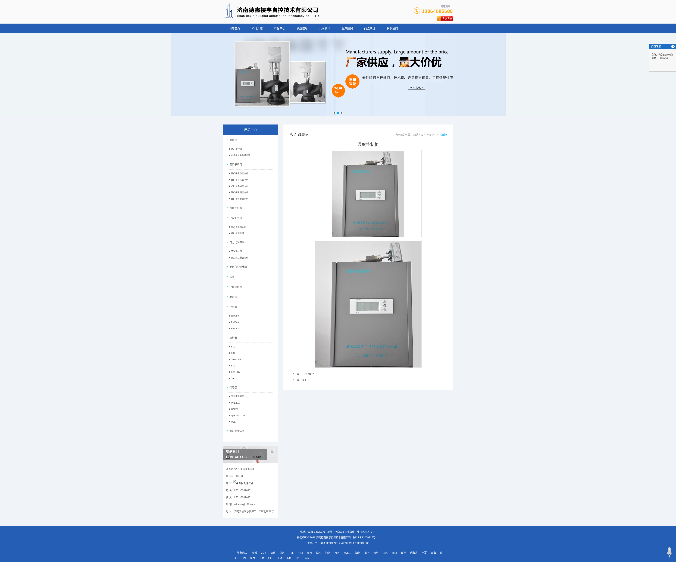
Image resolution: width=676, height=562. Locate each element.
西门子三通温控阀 (239, 192)
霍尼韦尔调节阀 (238, 227)
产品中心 (279, 28)
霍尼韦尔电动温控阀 (240, 155)
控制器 (233, 306)
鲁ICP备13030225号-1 (365, 537)
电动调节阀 (236, 217)
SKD (233, 347)
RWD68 (235, 322)
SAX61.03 (236, 359)
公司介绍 (257, 28)
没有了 (305, 379)
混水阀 (233, 296)
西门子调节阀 (237, 233)
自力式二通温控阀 (239, 258)
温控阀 (233, 140)
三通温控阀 (236, 251)
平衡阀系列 (236, 286)
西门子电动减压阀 (239, 186)
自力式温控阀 (237, 242)
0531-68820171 (316, 531)
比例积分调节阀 (238, 266)
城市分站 (242, 552)
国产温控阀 (236, 149)
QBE (233, 422)
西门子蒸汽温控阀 (239, 180)
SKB (233, 366)
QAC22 (234, 409)
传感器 (233, 387)
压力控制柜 (308, 373)
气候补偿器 (236, 207)
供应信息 (302, 28)
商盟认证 (369, 28)
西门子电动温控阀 (239, 173)
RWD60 (235, 316)
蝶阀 (232, 276)
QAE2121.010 (238, 415)
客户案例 (347, 28)
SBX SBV (235, 372)
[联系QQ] (243, 483)
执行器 (233, 337)
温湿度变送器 (237, 430)
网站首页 (234, 28)
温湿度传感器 (237, 396)
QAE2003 (235, 403)
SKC (233, 353)
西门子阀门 (236, 164)
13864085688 (437, 11)
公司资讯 (324, 28)
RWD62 (235, 328)
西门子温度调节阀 (239, 199)
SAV (233, 378)
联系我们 (392, 28)
